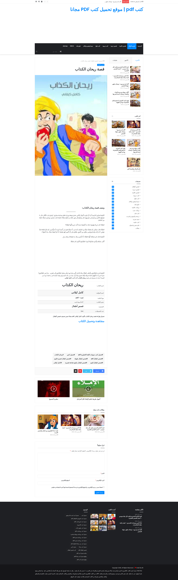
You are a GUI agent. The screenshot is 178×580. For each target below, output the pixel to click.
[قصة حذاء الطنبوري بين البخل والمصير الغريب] (48, 422)
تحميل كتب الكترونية (82, 525)
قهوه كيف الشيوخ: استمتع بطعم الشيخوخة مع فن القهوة (120, 101)
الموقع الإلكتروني (65, 480)
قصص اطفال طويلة (81, 359)
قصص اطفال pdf (96, 359)
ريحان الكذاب (58, 355)
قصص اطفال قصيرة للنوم (62, 359)
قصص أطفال (132, 46)
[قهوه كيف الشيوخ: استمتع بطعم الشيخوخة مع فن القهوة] (135, 103)
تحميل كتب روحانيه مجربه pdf (80, 540)
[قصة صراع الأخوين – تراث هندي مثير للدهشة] (111, 516)
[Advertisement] (89, 29)
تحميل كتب (84, 515)
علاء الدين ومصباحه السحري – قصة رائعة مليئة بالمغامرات (71, 428)
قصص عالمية (122, 46)
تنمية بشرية (136, 219)
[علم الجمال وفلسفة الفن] (133, 162)
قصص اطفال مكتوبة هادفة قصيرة (75, 363)
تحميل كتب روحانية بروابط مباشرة (79, 534)
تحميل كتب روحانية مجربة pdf (80, 537)
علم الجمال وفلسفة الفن (133, 169)
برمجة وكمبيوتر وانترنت (132, 216)
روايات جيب (136, 210)
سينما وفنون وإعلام (88, 46)
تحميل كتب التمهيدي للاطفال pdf (79, 518)
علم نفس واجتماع (134, 225)
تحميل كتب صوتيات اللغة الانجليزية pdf (90, 355)
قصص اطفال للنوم (96, 363)
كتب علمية (136, 222)
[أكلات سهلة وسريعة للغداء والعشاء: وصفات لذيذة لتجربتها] (135, 94)
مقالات (137, 228)
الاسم (102, 473)
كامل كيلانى (57, 363)
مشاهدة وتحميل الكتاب (91, 321)
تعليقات (115, 60)
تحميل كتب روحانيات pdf (81, 531)
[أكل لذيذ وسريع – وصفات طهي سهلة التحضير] (135, 86)
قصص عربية (114, 46)
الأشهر (126, 60)
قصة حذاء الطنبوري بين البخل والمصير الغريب (48, 431)
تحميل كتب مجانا (83, 547)
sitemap (65, 46)
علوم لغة (78, 46)
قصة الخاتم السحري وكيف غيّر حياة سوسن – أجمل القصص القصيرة (95, 428)
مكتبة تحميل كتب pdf (82, 553)
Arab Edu (139, 567)
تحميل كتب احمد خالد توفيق (72, 515)
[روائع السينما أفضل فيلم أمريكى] (103, 528)
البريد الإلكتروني (99, 480)
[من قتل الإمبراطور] (94, 528)
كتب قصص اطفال (71, 550)
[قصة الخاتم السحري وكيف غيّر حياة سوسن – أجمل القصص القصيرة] (94, 420)
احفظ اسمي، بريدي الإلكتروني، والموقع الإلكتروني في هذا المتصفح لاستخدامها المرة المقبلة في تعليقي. (77, 487)
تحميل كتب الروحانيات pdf (80, 521)
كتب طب (136, 213)
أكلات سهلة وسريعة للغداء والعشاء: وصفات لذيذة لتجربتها (121, 93)
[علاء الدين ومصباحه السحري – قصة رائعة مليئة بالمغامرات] (71, 420)
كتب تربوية (105, 46)
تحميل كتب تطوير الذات (81, 528)
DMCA (72, 46)
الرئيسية (140, 46)
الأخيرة (138, 60)
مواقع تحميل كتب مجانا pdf (80, 556)
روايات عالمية (135, 207)
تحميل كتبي (70, 355)
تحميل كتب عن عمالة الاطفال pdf (79, 543)
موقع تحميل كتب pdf (82, 559)
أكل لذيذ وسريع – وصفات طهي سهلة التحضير (109, 1)
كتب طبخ (98, 46)
